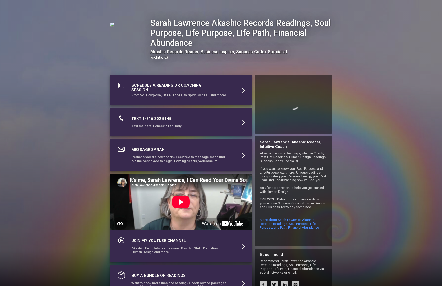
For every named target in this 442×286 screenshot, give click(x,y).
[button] (181, 91)
